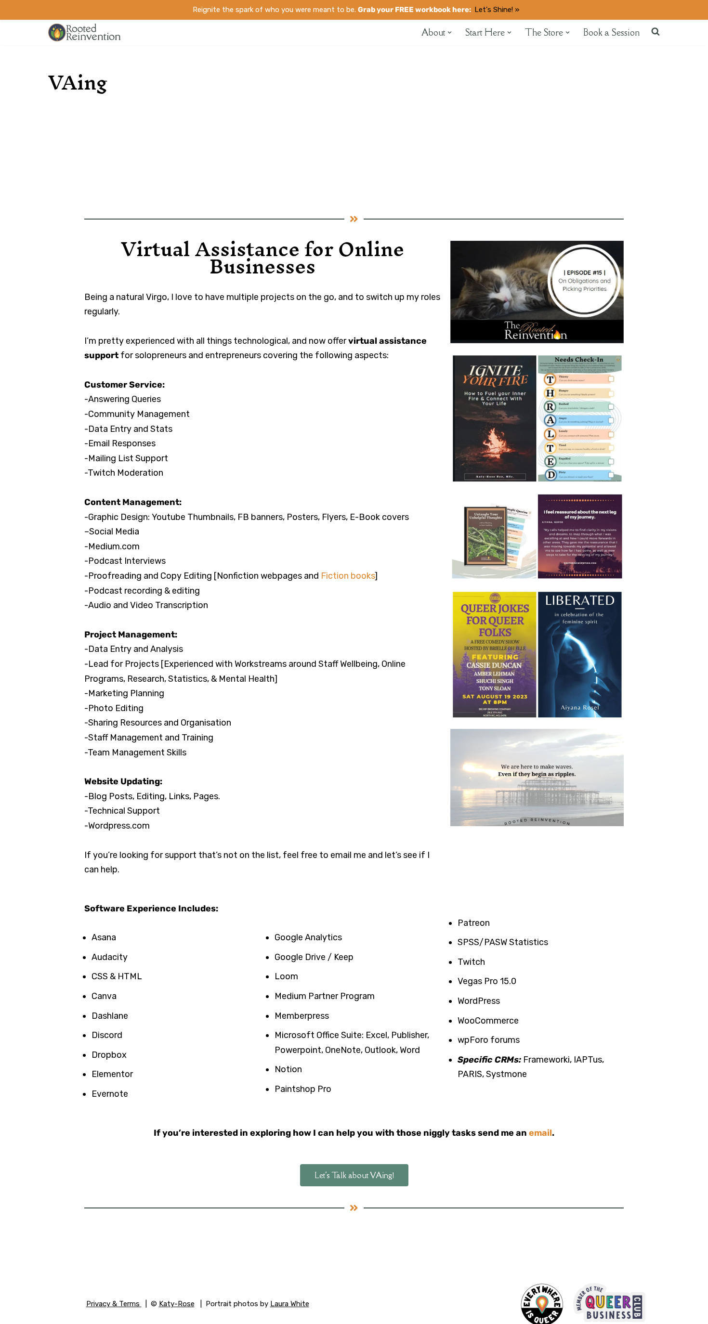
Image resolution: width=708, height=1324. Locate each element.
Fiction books (348, 576)
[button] (449, 32)
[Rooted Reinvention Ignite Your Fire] (84, 32)
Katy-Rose (177, 1303)
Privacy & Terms (114, 1303)
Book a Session (611, 32)
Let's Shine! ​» (496, 9)
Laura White (289, 1303)
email (540, 1133)
